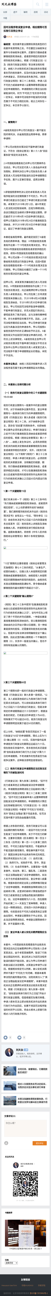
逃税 (36, 12)
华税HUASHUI (27, 1285)
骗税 (25, 12)
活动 (46, 12)
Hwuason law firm (9, 1285)
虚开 (15, 12)
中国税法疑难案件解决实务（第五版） (25, 1248)
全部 (5, 12)
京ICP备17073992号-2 (39, 1293)
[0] (6, 1038)
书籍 (5, 18)
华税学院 (41, 1285)
